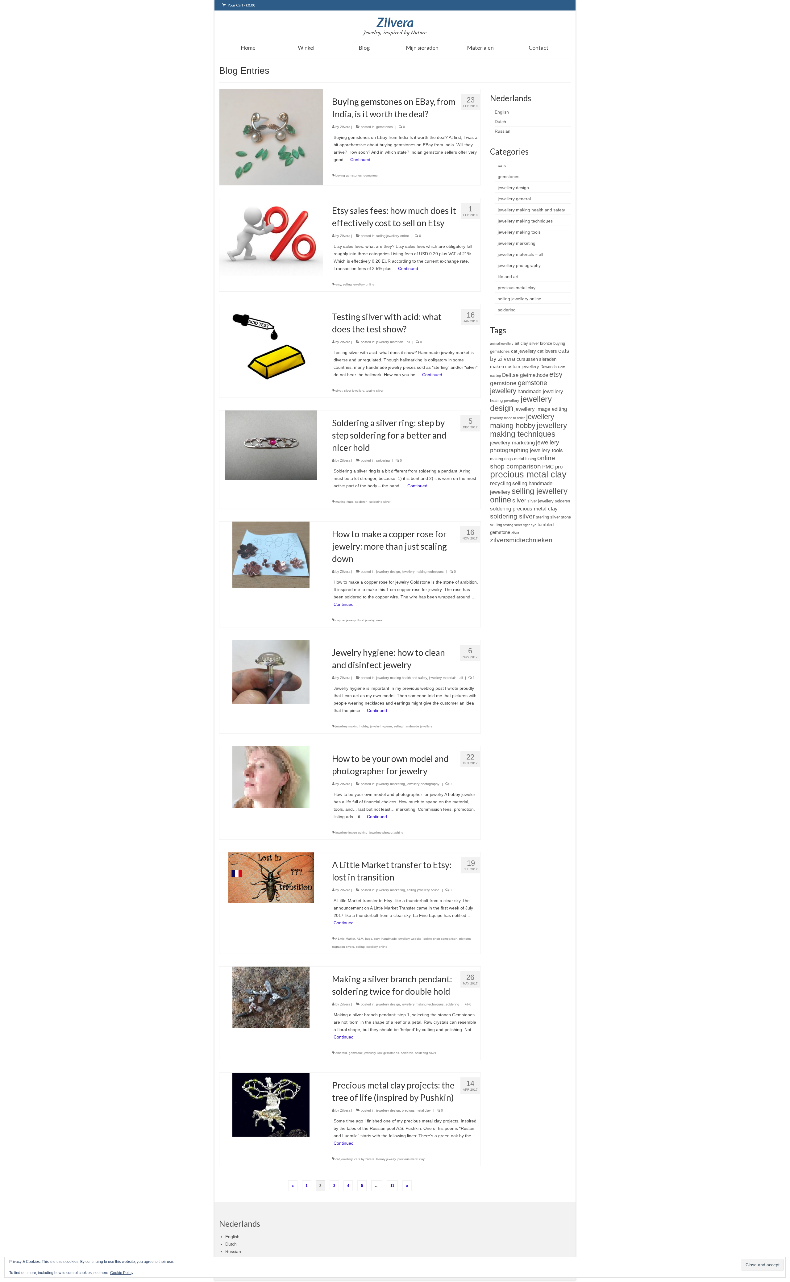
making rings (344, 501)
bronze (546, 343)
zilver (515, 533)
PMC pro (552, 467)
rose (379, 620)
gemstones (384, 127)
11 (392, 1186)
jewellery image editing (351, 832)
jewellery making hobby (351, 726)
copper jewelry (345, 620)
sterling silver (548, 517)
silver (338, 390)
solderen (361, 501)
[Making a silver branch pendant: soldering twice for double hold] (271, 996)
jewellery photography (423, 784)
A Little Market (345, 938)
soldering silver (379, 501)
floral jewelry (365, 620)
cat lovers (547, 351)
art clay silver (527, 343)
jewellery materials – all (520, 254)
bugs (368, 938)
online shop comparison (440, 938)
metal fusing (525, 458)
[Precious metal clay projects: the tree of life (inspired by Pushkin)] (271, 1104)
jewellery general (514, 198)
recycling (500, 483)
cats (502, 165)
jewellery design (388, 571)
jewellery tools (546, 450)
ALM (360, 938)
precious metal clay (416, 1110)
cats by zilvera (364, 1159)
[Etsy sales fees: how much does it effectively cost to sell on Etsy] (271, 236)
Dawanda (548, 366)
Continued (360, 159)
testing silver (374, 390)
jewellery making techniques (423, 571)
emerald (341, 1053)
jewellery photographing (386, 832)
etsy (338, 284)
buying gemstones (348, 175)
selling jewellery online (392, 236)
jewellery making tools (519, 232)
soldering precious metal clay (524, 509)
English (502, 112)
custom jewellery (522, 366)
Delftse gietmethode (525, 375)
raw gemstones (388, 1053)
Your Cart (241, 5)
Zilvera (395, 22)
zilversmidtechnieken (521, 539)
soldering (383, 460)
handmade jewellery (540, 391)
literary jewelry (386, 1159)
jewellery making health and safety (401, 678)
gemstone (371, 175)
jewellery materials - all (393, 342)
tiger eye (529, 525)
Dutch (500, 121)
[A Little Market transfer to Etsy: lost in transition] (271, 877)
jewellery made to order (507, 418)
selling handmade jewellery (413, 726)
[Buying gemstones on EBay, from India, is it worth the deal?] (271, 136)
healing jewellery (504, 400)
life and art (508, 276)
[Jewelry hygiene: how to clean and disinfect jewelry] (271, 671)
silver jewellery (354, 390)
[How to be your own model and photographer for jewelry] (271, 776)
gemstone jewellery (362, 1053)
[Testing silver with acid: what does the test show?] (271, 342)
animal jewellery (502, 343)
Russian (502, 131)
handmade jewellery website (401, 938)
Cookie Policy (121, 1273)
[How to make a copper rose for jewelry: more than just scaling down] (271, 554)
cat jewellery (343, 1159)
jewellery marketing (390, 784)
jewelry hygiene (381, 726)
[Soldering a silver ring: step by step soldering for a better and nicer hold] (271, 444)
